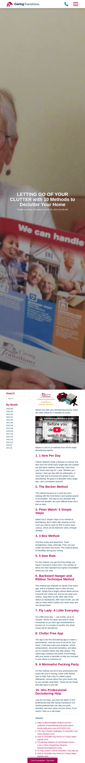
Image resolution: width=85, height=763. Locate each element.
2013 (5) (9, 445)
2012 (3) (9, 448)
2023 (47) (9, 417)
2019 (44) (9, 428)
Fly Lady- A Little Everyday (59, 610)
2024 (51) (9, 414)
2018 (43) (9, 431)
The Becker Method (53, 486)
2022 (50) (9, 420)
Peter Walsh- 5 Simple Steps (53, 511)
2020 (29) (9, 425)
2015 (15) (9, 439)
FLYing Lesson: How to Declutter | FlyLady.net (57, 751)
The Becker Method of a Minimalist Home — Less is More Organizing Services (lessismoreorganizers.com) (56, 745)
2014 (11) (9, 442)
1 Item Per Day (50, 455)
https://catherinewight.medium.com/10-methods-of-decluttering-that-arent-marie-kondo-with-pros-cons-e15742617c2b (55, 725)
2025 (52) (9, 411)
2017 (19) (9, 434)
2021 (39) (9, 423)
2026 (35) (9, 409)
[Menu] (75, 4)
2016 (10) (9, 437)
